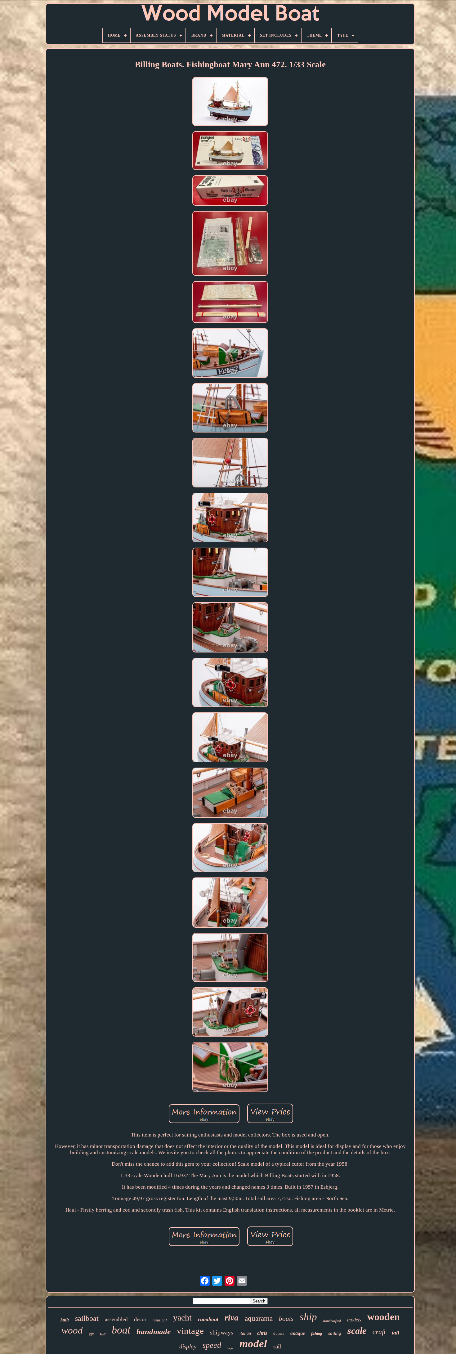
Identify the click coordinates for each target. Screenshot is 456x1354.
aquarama (259, 1318)
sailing (334, 1333)
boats (286, 1318)
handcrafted (332, 1321)
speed (212, 1345)
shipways (221, 1332)
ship (308, 1316)
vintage (190, 1331)
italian (245, 1333)
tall (395, 1332)
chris (262, 1333)
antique (297, 1333)
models (354, 1319)
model (253, 1344)
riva (232, 1317)
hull (102, 1334)
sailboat (87, 1318)
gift (91, 1333)
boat (121, 1330)
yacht (182, 1317)
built (64, 1320)
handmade (153, 1331)
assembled (116, 1319)
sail (277, 1346)
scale (356, 1330)
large (230, 1348)
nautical (160, 1320)
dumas (278, 1333)
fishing (316, 1333)
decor (140, 1319)
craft (379, 1332)
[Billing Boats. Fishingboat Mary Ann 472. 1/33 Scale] (230, 102)
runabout (208, 1319)
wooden (383, 1316)
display (187, 1346)
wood (72, 1330)
